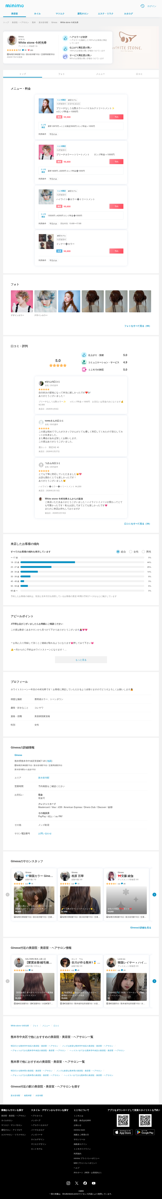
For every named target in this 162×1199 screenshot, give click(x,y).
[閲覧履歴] (142, 6)
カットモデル (36, 1148)
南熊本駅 (28, 1095)
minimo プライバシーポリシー (87, 1158)
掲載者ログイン (80, 1144)
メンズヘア (35, 1120)
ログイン (151, 6)
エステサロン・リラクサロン (13, 1134)
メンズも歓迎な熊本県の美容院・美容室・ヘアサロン (79, 1070)
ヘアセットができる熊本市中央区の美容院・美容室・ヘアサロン (38, 1050)
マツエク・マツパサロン (11, 1125)
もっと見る (81, 659)
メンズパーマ (36, 1134)
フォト (61, 73)
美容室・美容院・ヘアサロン (13, 1115)
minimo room (79, 1129)
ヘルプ (76, 1167)
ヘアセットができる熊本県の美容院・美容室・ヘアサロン (35, 1075)
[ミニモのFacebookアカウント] (85, 1184)
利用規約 (77, 1153)
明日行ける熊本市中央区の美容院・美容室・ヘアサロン (34, 1045)
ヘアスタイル (36, 1115)
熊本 (34, 22)
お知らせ (77, 1125)
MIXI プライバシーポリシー (85, 1163)
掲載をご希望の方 (81, 1134)
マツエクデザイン (38, 1144)
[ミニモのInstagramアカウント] (68, 1184)
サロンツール (79, 1139)
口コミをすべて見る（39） (137, 523)
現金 (40, 794)
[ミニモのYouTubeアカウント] (93, 1183)
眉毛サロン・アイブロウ (11, 1129)
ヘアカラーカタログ (39, 1125)
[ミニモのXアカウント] (76, 1183)
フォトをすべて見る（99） (137, 325)
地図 (49, 760)
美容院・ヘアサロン (20, 22)
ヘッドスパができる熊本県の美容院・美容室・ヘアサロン (88, 1075)
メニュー (100, 73)
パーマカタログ (37, 1129)
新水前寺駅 (43, 22)
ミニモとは (78, 1115)
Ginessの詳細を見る (140, 927)
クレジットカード (47, 803)
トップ (6, 22)
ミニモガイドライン (82, 1148)
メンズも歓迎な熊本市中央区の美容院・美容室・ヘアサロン (87, 1045)
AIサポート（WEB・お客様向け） (88, 1172)
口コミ (139, 73)
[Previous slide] (7, 894)
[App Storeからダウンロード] (123, 1132)
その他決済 (43, 812)
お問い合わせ (45, 833)
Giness (54, 22)
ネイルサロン (7, 1120)
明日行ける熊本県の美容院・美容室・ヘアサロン (32, 1070)
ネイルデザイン (37, 1139)
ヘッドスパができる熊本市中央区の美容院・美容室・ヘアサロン (97, 1050)
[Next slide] (154, 894)
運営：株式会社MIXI (82, 1120)
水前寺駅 (39, 1095)
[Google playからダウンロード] (145, 1132)
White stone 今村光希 (20, 1025)
